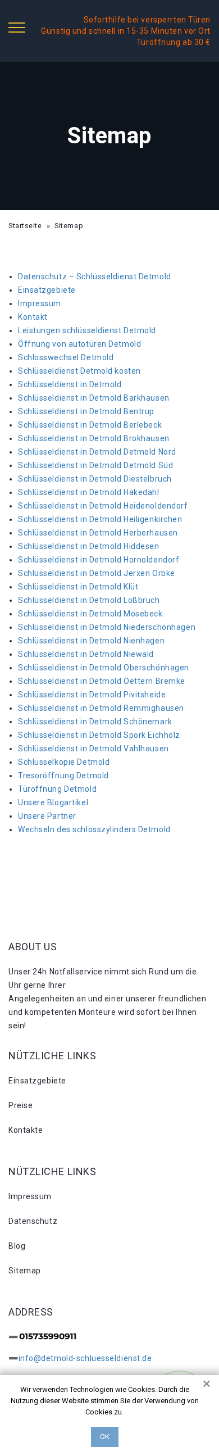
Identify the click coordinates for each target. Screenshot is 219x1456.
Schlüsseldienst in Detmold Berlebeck (90, 424)
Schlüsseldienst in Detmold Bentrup (86, 411)
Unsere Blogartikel (53, 802)
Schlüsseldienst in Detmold (70, 384)
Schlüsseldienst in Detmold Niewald (86, 654)
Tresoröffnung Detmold (63, 775)
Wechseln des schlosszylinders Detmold (94, 829)
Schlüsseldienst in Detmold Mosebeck (90, 613)
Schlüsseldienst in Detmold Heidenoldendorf (103, 505)
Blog (16, 1245)
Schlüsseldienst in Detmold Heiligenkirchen (100, 519)
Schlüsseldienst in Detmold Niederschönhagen (106, 627)
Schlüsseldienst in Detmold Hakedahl (88, 492)
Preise (20, 1105)
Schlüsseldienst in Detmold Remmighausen (101, 708)
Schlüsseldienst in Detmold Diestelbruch (95, 478)
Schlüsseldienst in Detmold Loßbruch (89, 600)
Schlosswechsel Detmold (65, 357)
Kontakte (25, 1130)
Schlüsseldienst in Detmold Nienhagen (91, 640)
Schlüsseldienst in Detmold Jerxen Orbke (96, 573)
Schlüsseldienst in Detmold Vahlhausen (93, 748)
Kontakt (33, 316)
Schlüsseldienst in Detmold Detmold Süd (95, 465)
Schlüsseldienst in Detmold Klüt (78, 586)
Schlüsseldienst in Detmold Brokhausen (94, 438)
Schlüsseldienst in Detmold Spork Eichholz (99, 735)
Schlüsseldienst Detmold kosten (79, 370)
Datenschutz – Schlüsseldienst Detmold (94, 276)
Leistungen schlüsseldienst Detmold (87, 330)
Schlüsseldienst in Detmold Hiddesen (88, 546)
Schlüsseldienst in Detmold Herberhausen (98, 532)
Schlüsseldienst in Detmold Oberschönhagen (103, 667)
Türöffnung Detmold (57, 788)
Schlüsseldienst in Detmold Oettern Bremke (101, 681)
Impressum (39, 303)
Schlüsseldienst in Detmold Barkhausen (94, 397)
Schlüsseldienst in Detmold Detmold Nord (97, 451)
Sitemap (24, 1270)
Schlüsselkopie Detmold (64, 762)
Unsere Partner (47, 815)
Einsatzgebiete (47, 289)
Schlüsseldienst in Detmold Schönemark (95, 721)
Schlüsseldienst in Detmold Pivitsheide (92, 694)
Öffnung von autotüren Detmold (79, 343)
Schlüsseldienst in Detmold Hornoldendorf (98, 559)
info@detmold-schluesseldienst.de (85, 1358)
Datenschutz (32, 1221)
